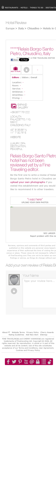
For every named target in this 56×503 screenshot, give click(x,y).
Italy (27, 125)
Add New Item (32, 335)
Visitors (25, 77)
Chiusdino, (17, 125)
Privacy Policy (32, 332)
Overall (34, 77)
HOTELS (24, 8)
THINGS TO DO (36, 8)
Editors (15, 77)
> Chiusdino (31, 28)
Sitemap (43, 335)
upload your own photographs (27, 182)
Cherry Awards (47, 332)
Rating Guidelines (16, 335)
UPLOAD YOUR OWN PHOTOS (34, 202)
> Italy (19, 28)
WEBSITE (15, 137)
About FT (6, 332)
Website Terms (18, 332)
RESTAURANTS (11, 8)
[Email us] (35, 370)
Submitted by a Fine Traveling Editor (36, 58)
